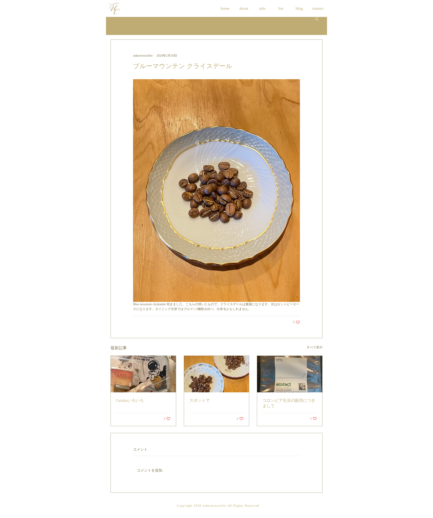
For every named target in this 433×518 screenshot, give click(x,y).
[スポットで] (216, 374)
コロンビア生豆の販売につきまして (289, 403)
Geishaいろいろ (130, 400)
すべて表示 (314, 347)
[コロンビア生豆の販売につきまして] (289, 374)
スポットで (199, 400)
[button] (317, 19)
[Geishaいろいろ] (143, 374)
